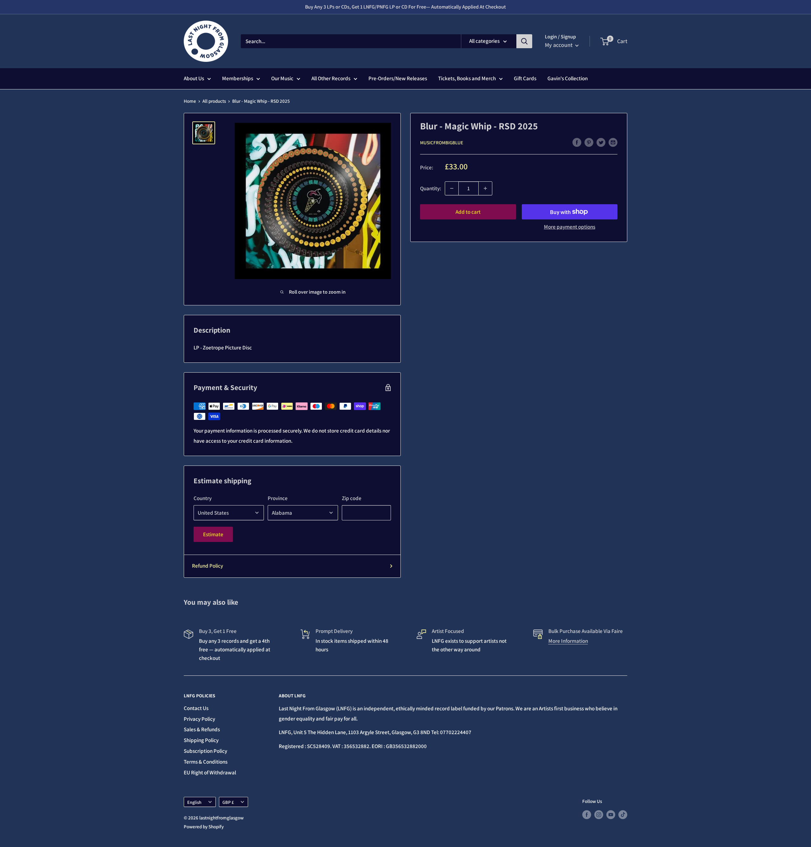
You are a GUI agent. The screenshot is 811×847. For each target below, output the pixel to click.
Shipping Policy (201, 740)
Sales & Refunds (202, 729)
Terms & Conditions (205, 761)
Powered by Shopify (204, 827)
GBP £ (228, 802)
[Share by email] (613, 142)
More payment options (569, 226)
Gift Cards (525, 78)
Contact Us (196, 708)
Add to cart (468, 211)
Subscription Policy (205, 750)
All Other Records (330, 78)
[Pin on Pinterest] (588, 142)
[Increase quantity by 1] (485, 188)
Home (190, 101)
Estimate (213, 534)
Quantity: (430, 188)
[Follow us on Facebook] (586, 814)
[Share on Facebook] (576, 142)
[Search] (524, 41)
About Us (194, 78)
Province (278, 498)
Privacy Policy (199, 718)
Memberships (237, 78)
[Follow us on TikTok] (622, 814)
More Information (568, 640)
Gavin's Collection (567, 78)
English (194, 802)
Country (203, 498)
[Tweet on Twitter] (601, 142)
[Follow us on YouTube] (610, 814)
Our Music (282, 78)
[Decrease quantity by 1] (451, 188)
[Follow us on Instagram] (598, 814)
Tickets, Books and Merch (467, 78)
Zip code (351, 498)
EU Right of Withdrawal (210, 772)
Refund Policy (207, 565)
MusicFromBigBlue (441, 143)
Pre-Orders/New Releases (397, 78)
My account (559, 45)
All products (214, 101)
